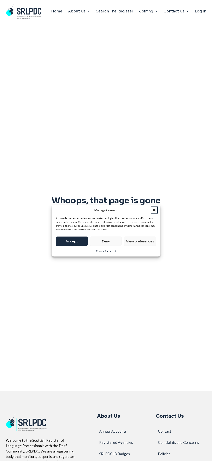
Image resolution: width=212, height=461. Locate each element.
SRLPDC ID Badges (114, 454)
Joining (146, 11)
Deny (106, 241)
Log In (200, 11)
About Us (77, 11)
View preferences (140, 241)
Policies (164, 454)
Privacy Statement (106, 251)
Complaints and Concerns (178, 442)
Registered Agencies (116, 442)
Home (56, 11)
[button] (154, 210)
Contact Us (174, 11)
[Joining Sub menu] (156, 11)
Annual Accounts (113, 431)
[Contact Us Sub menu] (187, 11)
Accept (72, 241)
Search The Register (114, 11)
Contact (164, 431)
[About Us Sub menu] (89, 11)
